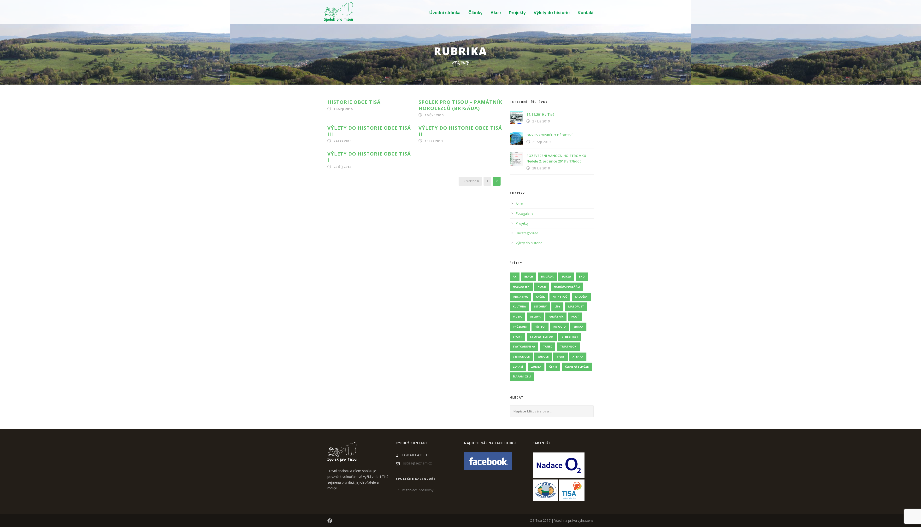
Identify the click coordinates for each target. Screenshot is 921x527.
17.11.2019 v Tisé (540, 114)
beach (528, 276)
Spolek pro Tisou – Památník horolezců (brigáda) (460, 105)
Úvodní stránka (444, 12)
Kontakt (586, 12)
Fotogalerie (524, 213)
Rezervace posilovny (417, 490)
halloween (521, 286)
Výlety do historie (552, 12)
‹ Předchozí (470, 181)
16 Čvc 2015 (434, 115)
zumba (536, 366)
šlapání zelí (522, 376)
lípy (557, 306)
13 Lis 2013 (434, 141)
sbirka (578, 326)
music (517, 316)
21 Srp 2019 (541, 141)
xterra (578, 356)
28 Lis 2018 (541, 168)
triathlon (568, 346)
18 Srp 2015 (343, 109)
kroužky (581, 296)
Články (475, 12)
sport (517, 336)
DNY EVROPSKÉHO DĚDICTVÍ (549, 135)
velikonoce (521, 356)
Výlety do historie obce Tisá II (460, 131)
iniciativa (520, 296)
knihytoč (560, 296)
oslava (535, 316)
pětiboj (540, 326)
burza (566, 276)
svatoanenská (524, 346)
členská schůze (577, 366)
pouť (575, 316)
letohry (540, 306)
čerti (553, 366)
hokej (541, 286)
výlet (560, 356)
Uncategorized (527, 233)
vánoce (543, 356)
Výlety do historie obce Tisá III (369, 131)
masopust (576, 306)
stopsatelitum (542, 336)
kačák (540, 296)
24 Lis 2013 (343, 141)
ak (514, 276)
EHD (581, 276)
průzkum (520, 326)
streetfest (569, 336)
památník (556, 316)
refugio (559, 326)
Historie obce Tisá (354, 102)
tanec (547, 346)
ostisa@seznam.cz (417, 463)
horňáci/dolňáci (567, 286)
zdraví (518, 366)
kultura (519, 306)
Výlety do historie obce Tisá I (369, 157)
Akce (495, 12)
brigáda (547, 276)
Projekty (517, 12)
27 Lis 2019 (541, 121)
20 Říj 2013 (342, 167)
